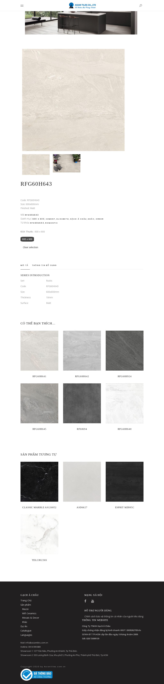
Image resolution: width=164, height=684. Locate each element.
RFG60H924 (125, 376)
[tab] (25, 265)
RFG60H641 (39, 376)
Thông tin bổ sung (44, 265)
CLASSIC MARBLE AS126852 (39, 507)
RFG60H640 (125, 429)
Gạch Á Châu (78, 219)
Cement (50, 219)
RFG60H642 (82, 376)
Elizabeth (63, 219)
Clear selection (30, 247)
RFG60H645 (39, 429)
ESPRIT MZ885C (124, 507)
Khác (91, 219)
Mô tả (24, 265)
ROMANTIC (51, 223)
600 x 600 (39, 219)
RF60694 (82, 429)
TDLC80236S (39, 560)
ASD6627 (82, 507)
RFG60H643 (37, 223)
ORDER (100, 219)
